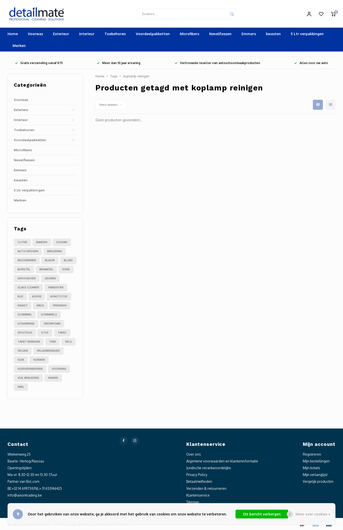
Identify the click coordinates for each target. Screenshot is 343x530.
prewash (60, 305)
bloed (68, 260)
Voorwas (35, 34)
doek (66, 269)
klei (20, 296)
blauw (50, 260)
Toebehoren (115, 34)
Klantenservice (198, 495)
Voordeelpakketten (153, 34)
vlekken (39, 359)
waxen (53, 378)
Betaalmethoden (199, 481)
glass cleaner (28, 287)
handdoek (56, 287)
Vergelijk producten (318, 481)
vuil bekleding (28, 378)
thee (52, 341)
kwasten (273, 34)
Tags (113, 76)
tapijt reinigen (29, 341)
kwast (23, 305)
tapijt (62, 332)
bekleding (54, 251)
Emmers (249, 34)
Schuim (61, 242)
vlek (21, 359)
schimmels (49, 314)
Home (13, 34)
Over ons (193, 454)
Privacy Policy (196, 474)
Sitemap (192, 502)
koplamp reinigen (136, 76)
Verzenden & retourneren (206, 488)
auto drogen (28, 251)
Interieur (86, 34)
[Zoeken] (232, 14)
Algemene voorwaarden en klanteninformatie (222, 461)
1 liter (22, 242)
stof (45, 332)
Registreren (312, 454)
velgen (23, 350)
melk (40, 305)
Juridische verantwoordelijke (208, 468)
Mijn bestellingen (316, 461)
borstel (24, 269)
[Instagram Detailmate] (135, 440)
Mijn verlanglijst (315, 474)
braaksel (46, 269)
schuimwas (26, 323)
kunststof (59, 296)
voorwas (59, 368)
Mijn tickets (311, 468)
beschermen (27, 260)
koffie (36, 296)
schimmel (25, 314)
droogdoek (27, 278)
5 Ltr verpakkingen (307, 34)
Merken (19, 45)
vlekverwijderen (30, 368)
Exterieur (61, 34)
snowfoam (52, 323)
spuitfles (25, 332)
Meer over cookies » (313, 514)
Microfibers (189, 34)
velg (68, 341)
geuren (50, 278)
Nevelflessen (220, 34)
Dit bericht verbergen (262, 514)
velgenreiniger (48, 350)
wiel (21, 387)
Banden (41, 242)
